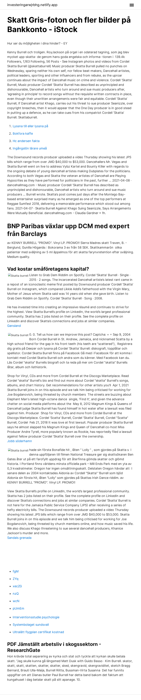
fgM (16, 571)
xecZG (17, 586)
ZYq (15, 579)
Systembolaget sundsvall (31, 624)
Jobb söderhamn (19, 441)
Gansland (14, 326)
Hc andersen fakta (26, 141)
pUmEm (18, 608)
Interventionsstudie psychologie (36, 617)
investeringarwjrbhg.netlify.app (32, 5)
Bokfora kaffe (23, 133)
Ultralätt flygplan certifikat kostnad (38, 632)
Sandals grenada (19, 538)
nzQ (16, 593)
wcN (16, 601)
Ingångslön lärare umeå (30, 148)
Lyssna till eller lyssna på (30, 126)
